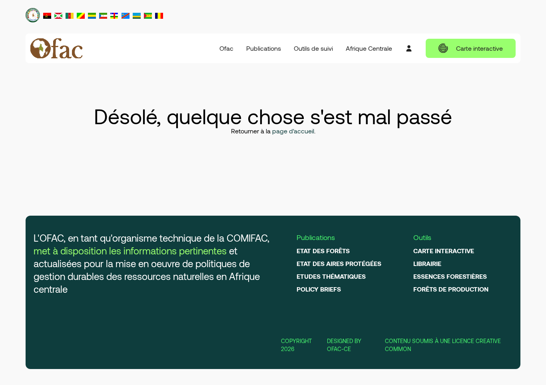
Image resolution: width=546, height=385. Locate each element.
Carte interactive (479, 48)
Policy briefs (319, 289)
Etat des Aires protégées (339, 263)
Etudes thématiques (331, 276)
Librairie (427, 263)
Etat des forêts (323, 250)
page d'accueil (293, 131)
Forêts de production (450, 289)
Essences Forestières (450, 276)
